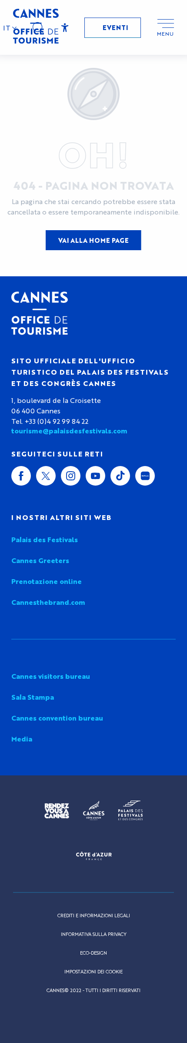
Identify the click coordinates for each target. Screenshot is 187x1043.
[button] (10, 28)
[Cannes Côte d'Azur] (93, 810)
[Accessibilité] (65, 28)
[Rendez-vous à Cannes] (56, 810)
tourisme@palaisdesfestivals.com (69, 430)
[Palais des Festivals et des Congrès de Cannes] (130, 810)
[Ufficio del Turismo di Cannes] (39, 313)
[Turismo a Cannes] (36, 27)
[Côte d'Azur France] (93, 856)
